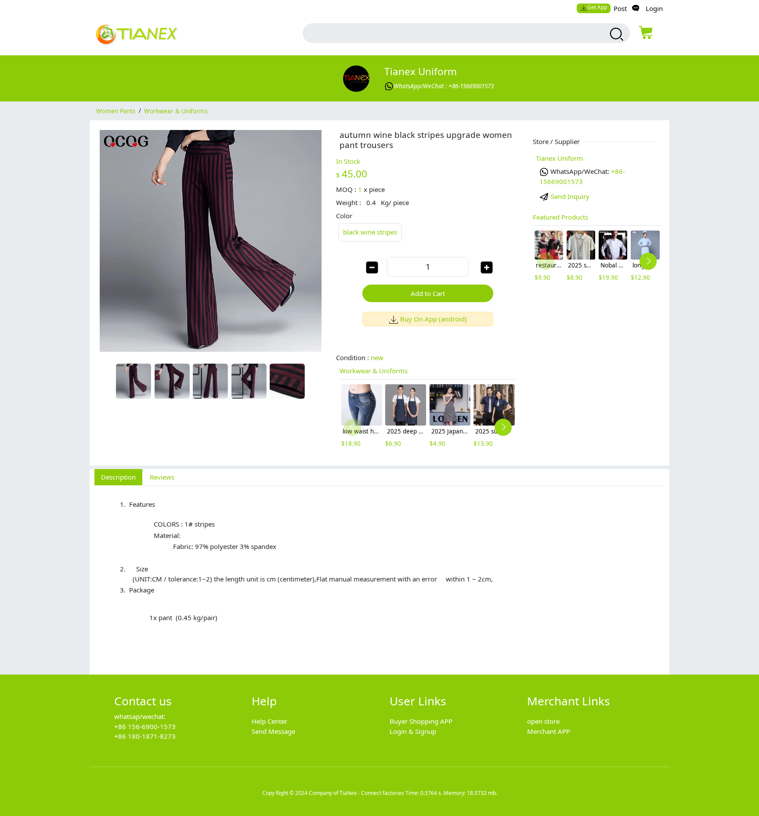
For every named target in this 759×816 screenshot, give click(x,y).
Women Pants (115, 111)
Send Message (273, 731)
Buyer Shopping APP (421, 721)
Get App (597, 7)
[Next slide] (503, 427)
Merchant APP (548, 731)
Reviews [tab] (162, 477)
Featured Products (560, 217)
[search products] (616, 34)
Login (654, 8)
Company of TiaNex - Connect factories (356, 793)
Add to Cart (428, 293)
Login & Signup (413, 731)
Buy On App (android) (433, 318)
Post (620, 8)
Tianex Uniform (420, 71)
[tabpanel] (379, 575)
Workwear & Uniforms (175, 111)
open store (543, 721)
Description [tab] (118, 477)
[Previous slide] (352, 427)
